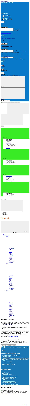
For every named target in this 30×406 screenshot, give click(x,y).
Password (16, 30)
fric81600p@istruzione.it (17, 358)
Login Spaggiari (7, 56)
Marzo (10, 250)
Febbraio (11, 249)
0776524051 (8, 356)
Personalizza (3, 327)
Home (4, 212)
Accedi (2, 22)
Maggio (10, 253)
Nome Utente (17, 29)
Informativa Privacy (7, 374)
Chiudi (2, 65)
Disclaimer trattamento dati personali (9, 394)
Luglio (11, 255)
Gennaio (11, 248)
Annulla (2, 100)
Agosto (10, 257)
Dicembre (11, 262)
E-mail (15, 50)
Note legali (5, 373)
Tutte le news (6, 234)
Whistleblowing (6, 379)
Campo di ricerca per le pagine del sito (9, 198)
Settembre (11, 258)
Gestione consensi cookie (9, 381)
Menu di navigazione (20, 232)
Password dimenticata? (6, 33)
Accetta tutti (21, 327)
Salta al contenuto (4, 1)
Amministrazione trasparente (9, 382)
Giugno (11, 254)
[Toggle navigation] (12, 119)
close (2, 125)
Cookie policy (6, 372)
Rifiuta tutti (12, 327)
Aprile (10, 252)
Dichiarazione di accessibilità (9, 377)
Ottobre (10, 259)
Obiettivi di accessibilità (8, 378)
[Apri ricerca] (18, 108)
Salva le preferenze (11, 345)
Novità (4, 213)
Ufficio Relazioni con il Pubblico (10, 376)
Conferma (7, 100)
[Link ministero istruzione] (7, 2)
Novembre (11, 260)
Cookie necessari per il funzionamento (9, 340)
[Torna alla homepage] (15, 102)
